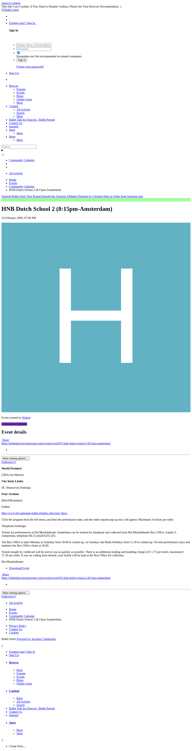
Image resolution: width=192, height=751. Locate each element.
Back (19, 670)
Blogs (19, 96)
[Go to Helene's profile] (96, 411)
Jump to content (11, 3)
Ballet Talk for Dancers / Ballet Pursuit (32, 119)
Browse (13, 85)
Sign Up (14, 73)
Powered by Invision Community (36, 639)
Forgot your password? (30, 66)
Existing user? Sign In (23, 23)
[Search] (3, 154)
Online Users (24, 99)
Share (5, 440)
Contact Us (15, 123)
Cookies (14, 632)
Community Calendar (14, 424)
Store (12, 129)
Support (13, 126)
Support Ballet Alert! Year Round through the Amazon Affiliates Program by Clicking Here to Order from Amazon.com (72, 196)
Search (20, 113)
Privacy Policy (17, 625)
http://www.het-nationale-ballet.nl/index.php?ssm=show (35, 513)
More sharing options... (15, 458)
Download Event (19, 568)
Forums (21, 89)
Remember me (25, 56)
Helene (26, 417)
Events (20, 92)
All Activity (23, 109)
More (19, 102)
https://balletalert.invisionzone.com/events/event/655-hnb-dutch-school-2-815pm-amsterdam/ (56, 443)
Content (13, 106)
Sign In (22, 60)
